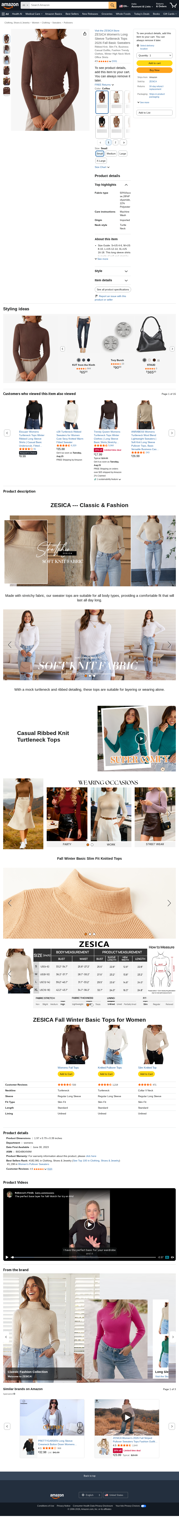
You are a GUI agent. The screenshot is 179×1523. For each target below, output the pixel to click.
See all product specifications (113, 289)
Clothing (46, 23)
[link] (33, 438)
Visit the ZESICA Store (107, 30)
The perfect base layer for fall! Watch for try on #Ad (44, 1196)
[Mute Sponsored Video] (80, 1431)
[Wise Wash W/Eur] (78, 360)
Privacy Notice (63, 1506)
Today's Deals (141, 13)
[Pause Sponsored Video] (80, 1425)
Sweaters (56, 23)
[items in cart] (173, 5)
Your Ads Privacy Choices (128, 1506)
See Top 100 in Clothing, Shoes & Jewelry (96, 1160)
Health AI (17, 13)
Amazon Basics (53, 13)
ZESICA (153, 81)
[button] (5, 13)
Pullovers (68, 23)
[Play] (6, 1257)
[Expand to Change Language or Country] (127, 6)
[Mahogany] (154, 360)
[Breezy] (88, 360)
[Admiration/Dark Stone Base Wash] (83, 360)
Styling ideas (16, 308)
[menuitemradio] (167, 1257)
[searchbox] (69, 5)
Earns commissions (44, 1192)
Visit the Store (163, 1376)
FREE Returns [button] (103, 84)
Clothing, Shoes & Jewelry (17, 23)
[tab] (85, 675)
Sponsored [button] (8, 1394)
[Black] (144, 360)
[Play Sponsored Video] (126, 1417)
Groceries (107, 13)
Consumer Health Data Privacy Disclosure (93, 1506)
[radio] (6, 39)
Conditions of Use (45, 1506)
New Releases (90, 13)
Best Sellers (72, 13)
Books (156, 13)
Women (35, 23)
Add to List (144, 112)
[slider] (83, 1257)
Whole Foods (123, 13)
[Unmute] (172, 1257)
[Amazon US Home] (57, 1496)
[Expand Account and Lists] (152, 6)
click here (91, 1156)
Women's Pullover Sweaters (33, 1164)
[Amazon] (10, 5)
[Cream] (149, 360)
